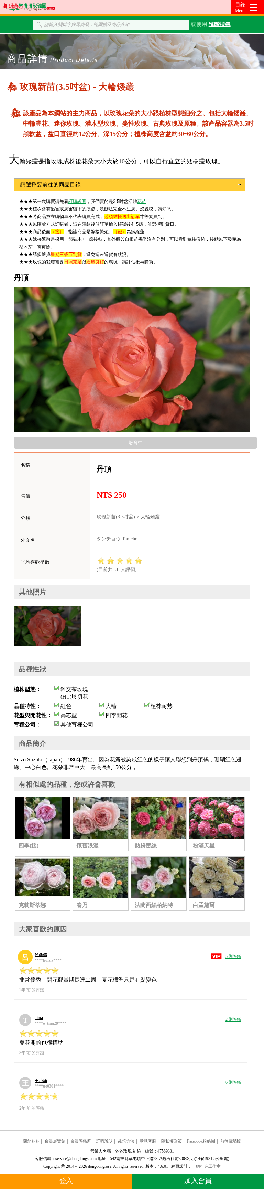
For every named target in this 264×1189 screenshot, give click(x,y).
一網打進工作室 (206, 1166)
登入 (66, 1181)
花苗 (141, 201)
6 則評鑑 (233, 1082)
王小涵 (41, 1080)
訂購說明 (77, 201)
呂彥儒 (41, 954)
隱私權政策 (171, 1141)
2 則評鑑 (233, 1019)
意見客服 (148, 1141)
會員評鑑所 (80, 1141)
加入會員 (198, 1181)
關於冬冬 (31, 1141)
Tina (39, 1017)
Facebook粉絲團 (201, 1141)
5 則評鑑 (233, 956)
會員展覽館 (55, 1141)
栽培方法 (126, 1141)
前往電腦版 (230, 1141)
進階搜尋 (220, 24)
